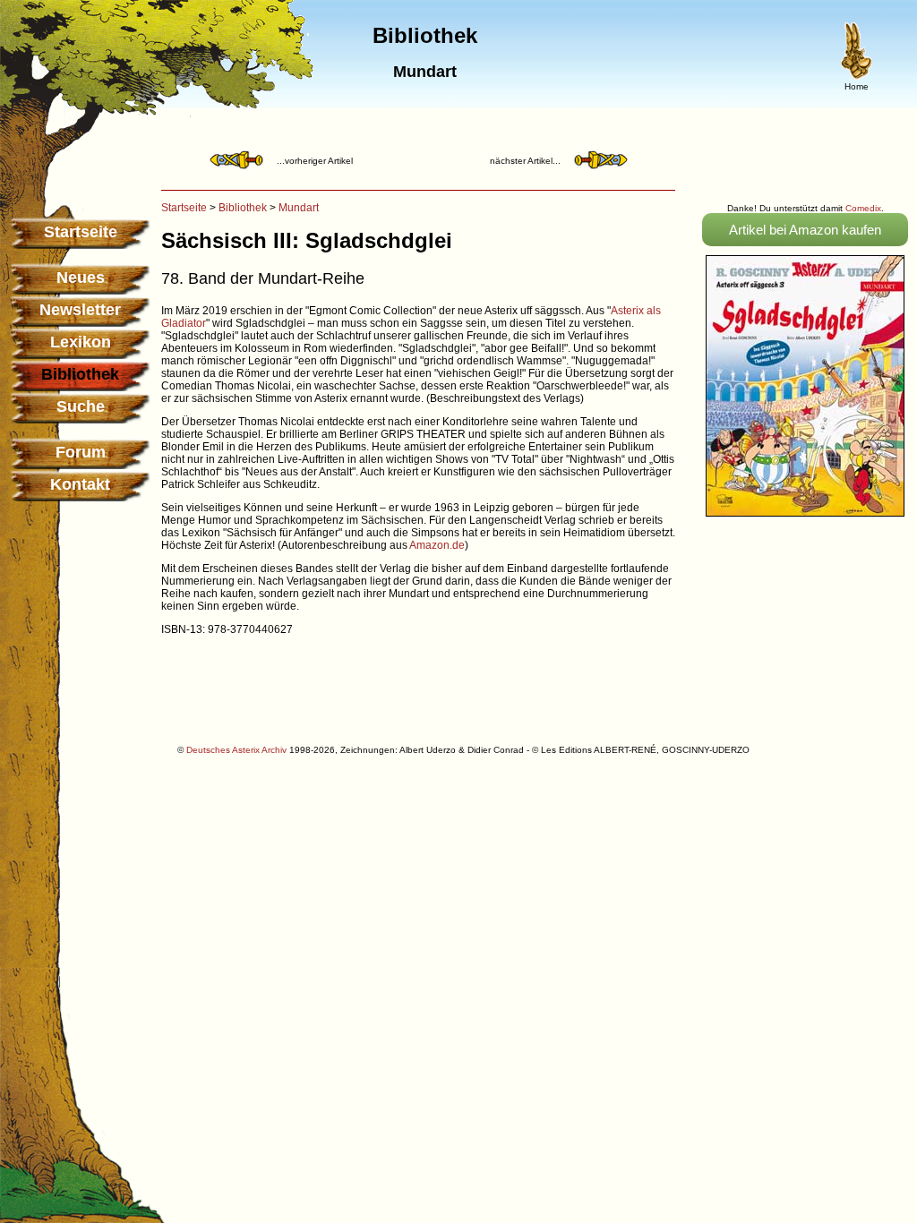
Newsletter (80, 310)
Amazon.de (437, 545)
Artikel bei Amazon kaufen (805, 229)
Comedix (863, 208)
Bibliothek (243, 207)
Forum (81, 452)
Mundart (299, 207)
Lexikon (80, 342)
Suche (80, 406)
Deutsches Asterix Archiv (236, 750)
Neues (80, 278)
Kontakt (80, 484)
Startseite (80, 232)
